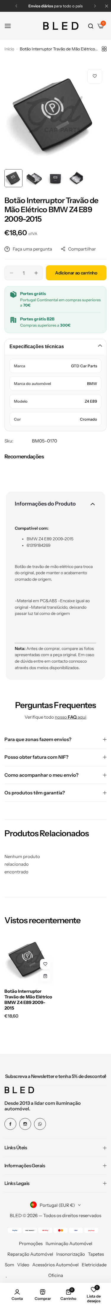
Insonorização (70, 1254)
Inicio (9, 49)
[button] (16, 5)
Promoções (31, 1243)
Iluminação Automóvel (69, 1243)
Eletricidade (94, 1265)
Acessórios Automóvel (55, 1265)
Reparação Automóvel (30, 1254)
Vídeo (23, 1265)
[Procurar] (90, 25)
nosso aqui (70, 717)
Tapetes (96, 1254)
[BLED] (60, 26)
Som (9, 1265)
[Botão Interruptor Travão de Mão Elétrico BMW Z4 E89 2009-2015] (28, 959)
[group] (55, 115)
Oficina (55, 1275)
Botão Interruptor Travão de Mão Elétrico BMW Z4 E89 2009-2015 (28, 999)
